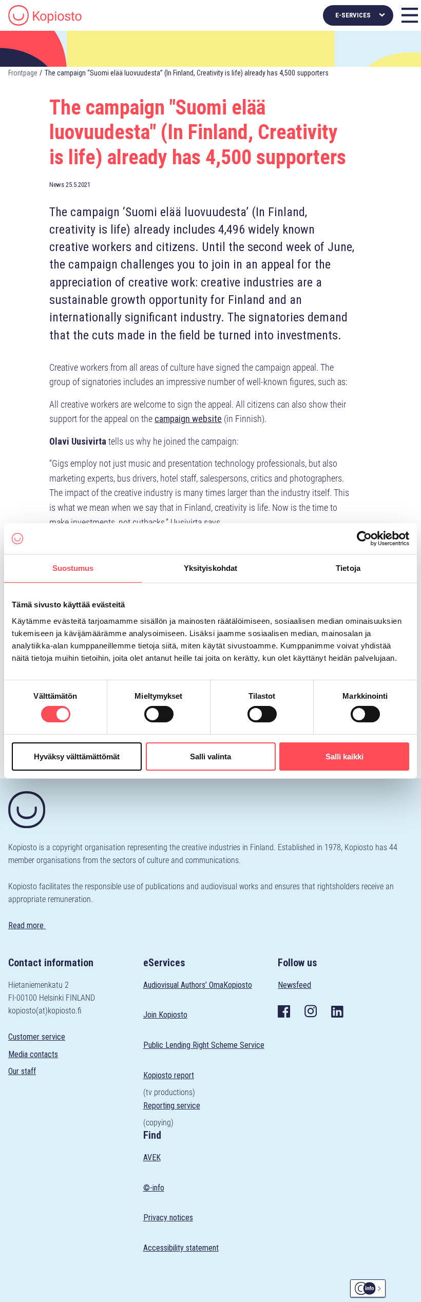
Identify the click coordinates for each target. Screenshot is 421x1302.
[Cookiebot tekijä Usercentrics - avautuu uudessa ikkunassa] (364, 538)
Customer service (36, 1037)
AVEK (152, 1157)
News (56, 184)
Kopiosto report (168, 1075)
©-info (153, 1188)
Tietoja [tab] (348, 568)
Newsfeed (294, 985)
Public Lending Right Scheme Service (203, 1045)
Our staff (22, 1071)
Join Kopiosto (165, 1015)
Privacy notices (168, 1217)
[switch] (159, 714)
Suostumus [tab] (73, 568)
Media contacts (33, 1054)
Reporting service (171, 1105)
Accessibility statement (181, 1248)
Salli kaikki (344, 756)
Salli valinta (210, 756)
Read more (27, 925)
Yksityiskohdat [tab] (210, 568)
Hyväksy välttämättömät (77, 756)
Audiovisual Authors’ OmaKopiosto (197, 985)
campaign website (188, 418)
